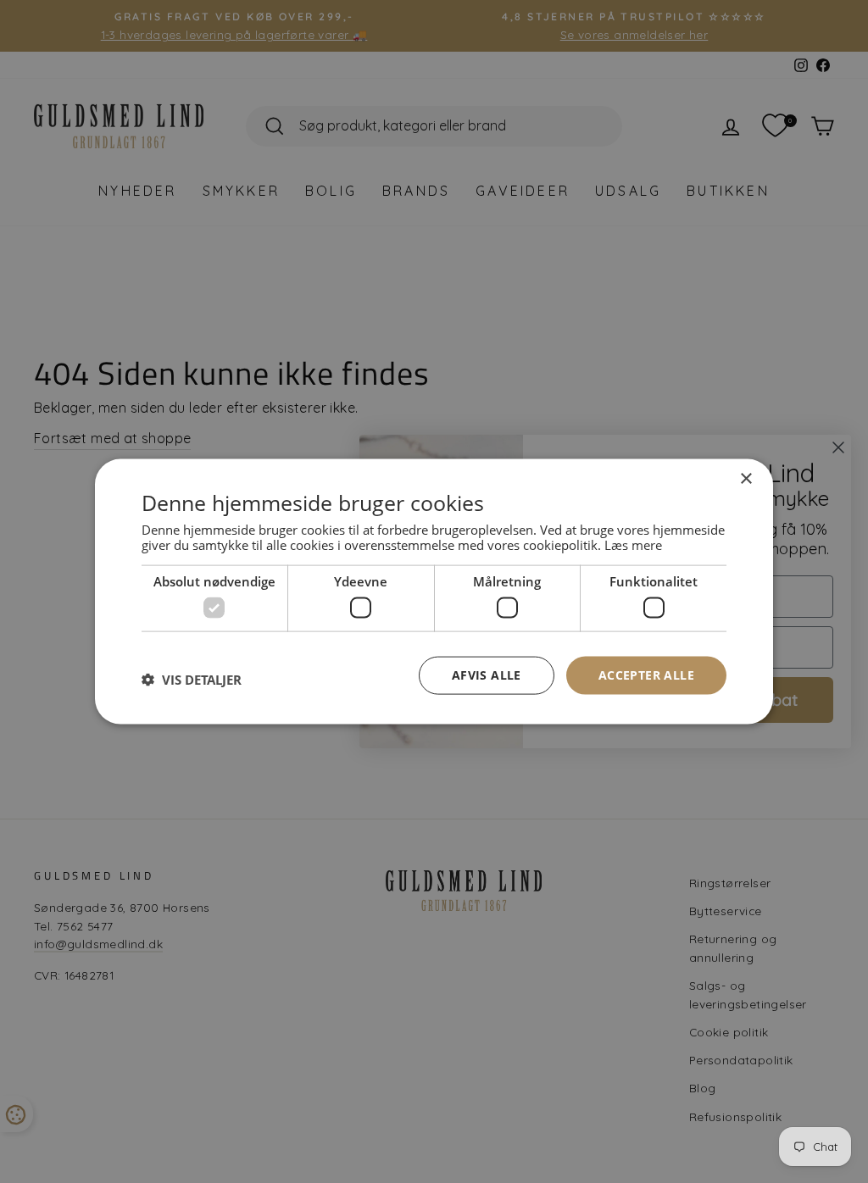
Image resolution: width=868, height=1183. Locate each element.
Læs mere (633, 544)
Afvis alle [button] (486, 675)
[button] (192, 679)
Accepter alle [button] (646, 675)
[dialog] (434, 592)
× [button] (745, 479)
